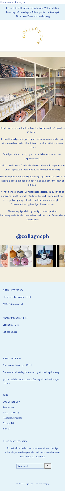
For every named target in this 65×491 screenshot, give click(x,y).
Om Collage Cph (11, 401)
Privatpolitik (9, 423)
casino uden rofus (45, 169)
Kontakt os (8, 407)
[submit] (47, 466)
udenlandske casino (14, 143)
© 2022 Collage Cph (24, 484)
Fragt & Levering (11, 412)
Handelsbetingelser (12, 417)
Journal (6, 428)
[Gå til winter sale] (32, 89)
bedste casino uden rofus (23, 379)
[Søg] (52, 36)
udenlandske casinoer (35, 215)
